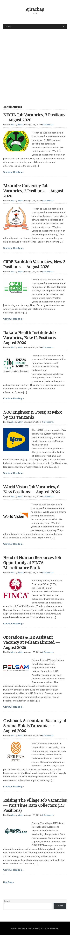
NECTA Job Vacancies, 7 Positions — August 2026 (34, 117)
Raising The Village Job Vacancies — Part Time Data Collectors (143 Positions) (35, 805)
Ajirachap (35, 9)
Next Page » (8, 882)
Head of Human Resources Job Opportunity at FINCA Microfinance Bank (32, 562)
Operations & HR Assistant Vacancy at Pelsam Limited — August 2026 (31, 642)
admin (20, 124)
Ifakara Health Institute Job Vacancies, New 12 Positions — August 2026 (32, 337)
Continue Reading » (13, 172)
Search (7, 901)
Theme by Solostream (49, 928)
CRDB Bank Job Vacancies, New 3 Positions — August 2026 (34, 263)
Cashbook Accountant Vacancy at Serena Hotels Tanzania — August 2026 (34, 725)
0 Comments (48, 124)
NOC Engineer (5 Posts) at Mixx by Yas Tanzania (32, 414)
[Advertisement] (35, 64)
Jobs (12, 124)
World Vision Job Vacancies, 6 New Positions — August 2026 (31, 489)
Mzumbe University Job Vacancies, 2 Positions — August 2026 (33, 190)
